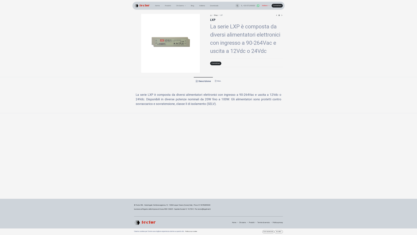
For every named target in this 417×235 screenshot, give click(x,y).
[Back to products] (279, 15)
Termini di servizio (263, 222)
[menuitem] (157, 6)
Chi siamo (242, 222)
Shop (216, 15)
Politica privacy (278, 222)
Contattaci (277, 5)
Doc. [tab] (219, 81)
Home (234, 222)
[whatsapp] (258, 6)
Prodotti (251, 222)
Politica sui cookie (191, 231)
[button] (237, 6)
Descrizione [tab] (204, 81)
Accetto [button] (278, 231)
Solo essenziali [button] (268, 231)
